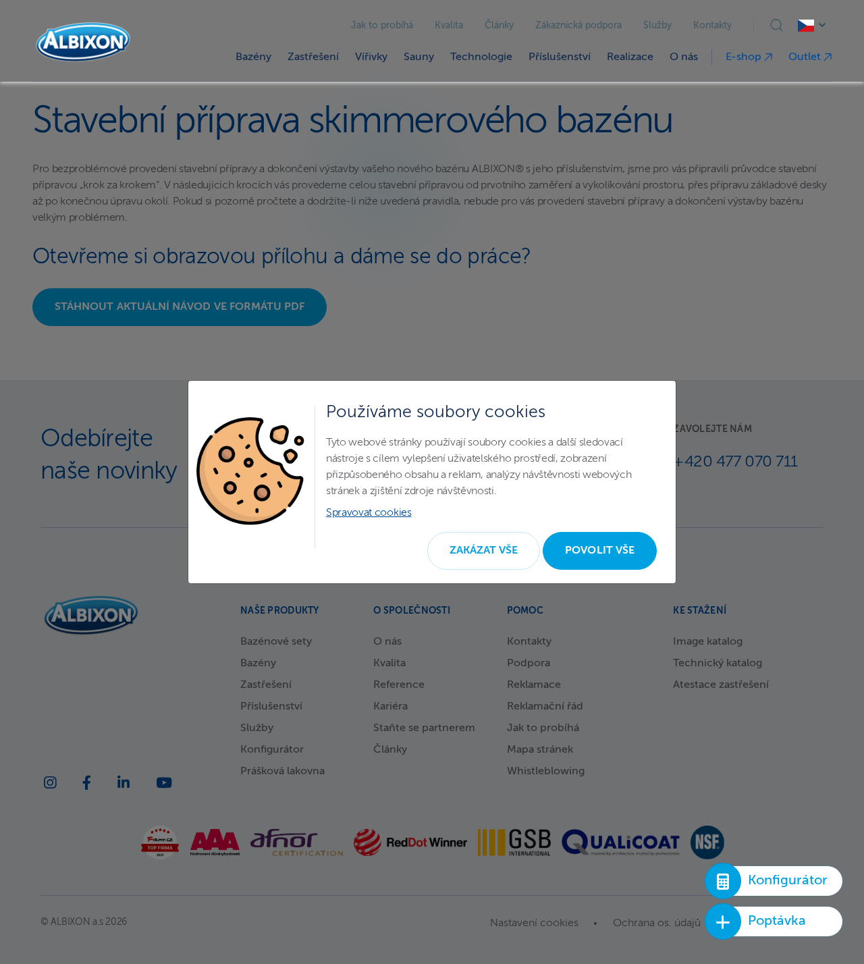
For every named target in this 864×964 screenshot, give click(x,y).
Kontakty (712, 25)
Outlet (806, 57)
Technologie (481, 57)
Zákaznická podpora (578, 25)
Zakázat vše (484, 550)
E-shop (745, 57)
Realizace (630, 57)
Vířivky (371, 57)
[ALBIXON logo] (83, 42)
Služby (657, 25)
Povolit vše (599, 550)
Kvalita (449, 25)
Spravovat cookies (369, 513)
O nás (684, 57)
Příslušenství (560, 57)
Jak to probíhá (382, 25)
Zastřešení (313, 57)
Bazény (253, 57)
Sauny (419, 57)
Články (499, 25)
